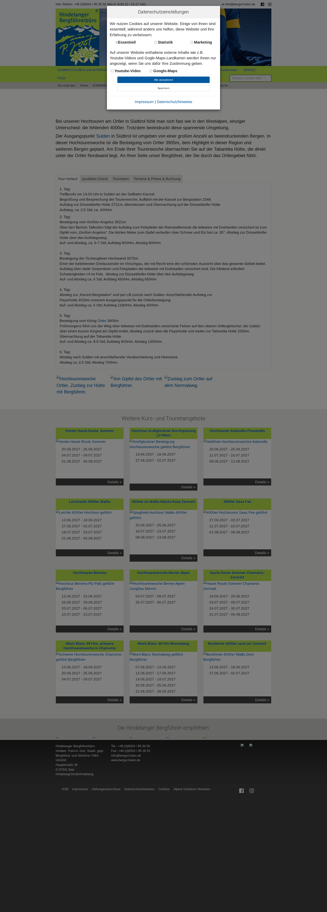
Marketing (202, 42)
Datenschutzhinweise (174, 102)
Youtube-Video (127, 71)
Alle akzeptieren (163, 79)
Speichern (163, 88)
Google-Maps (164, 71)
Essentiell (127, 42)
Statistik (165, 42)
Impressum (144, 102)
